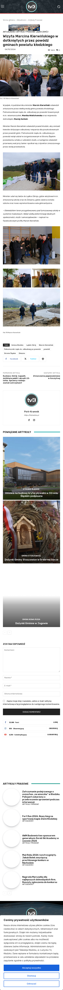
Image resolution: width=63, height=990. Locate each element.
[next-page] (9, 633)
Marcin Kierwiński (46, 345)
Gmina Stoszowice (31, 556)
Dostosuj (31, 975)
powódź (47, 349)
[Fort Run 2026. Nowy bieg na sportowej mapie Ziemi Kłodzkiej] (11, 817)
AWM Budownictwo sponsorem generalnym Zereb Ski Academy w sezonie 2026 (40, 838)
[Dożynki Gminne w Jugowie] (31, 595)
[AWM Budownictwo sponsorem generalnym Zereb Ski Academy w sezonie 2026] (11, 838)
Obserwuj (53, 728)
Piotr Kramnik (31, 411)
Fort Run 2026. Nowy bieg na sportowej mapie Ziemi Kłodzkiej (39, 817)
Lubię (55, 722)
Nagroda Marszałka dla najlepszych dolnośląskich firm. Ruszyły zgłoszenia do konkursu (39, 880)
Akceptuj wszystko (31, 968)
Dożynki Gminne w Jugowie (31, 623)
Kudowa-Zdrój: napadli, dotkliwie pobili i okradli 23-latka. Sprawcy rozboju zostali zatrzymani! (16, 379)
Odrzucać (31, 983)
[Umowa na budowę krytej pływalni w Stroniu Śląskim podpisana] (31, 468)
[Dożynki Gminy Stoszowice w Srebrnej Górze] (31, 531)
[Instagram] (34, 419)
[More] (43, 359)
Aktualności (21, 20)
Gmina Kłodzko (17, 345)
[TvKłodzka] (31, 6)
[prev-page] (5, 633)
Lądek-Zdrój (31, 345)
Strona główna (9, 20)
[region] (31, 952)
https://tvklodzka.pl (31, 415)
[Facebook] (29, 419)
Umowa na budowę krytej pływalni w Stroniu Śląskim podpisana (31, 494)
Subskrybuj (52, 734)
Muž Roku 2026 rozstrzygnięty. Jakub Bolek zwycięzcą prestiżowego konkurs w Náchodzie (39, 859)
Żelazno (22, 353)
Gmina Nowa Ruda (31, 619)
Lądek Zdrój (42, 32)
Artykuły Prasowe (35, 20)
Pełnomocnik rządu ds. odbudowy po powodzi (22, 349)
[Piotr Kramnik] (31, 400)
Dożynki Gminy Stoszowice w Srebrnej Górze (31, 559)
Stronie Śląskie (10, 353)
